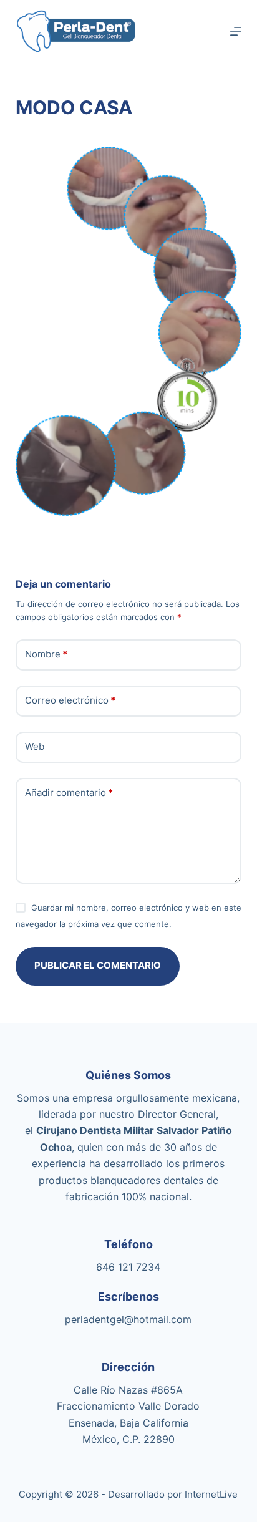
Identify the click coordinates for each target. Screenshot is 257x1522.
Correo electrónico (70, 700)
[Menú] (235, 31)
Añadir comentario (69, 792)
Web (34, 746)
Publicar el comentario (97, 965)
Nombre (46, 654)
